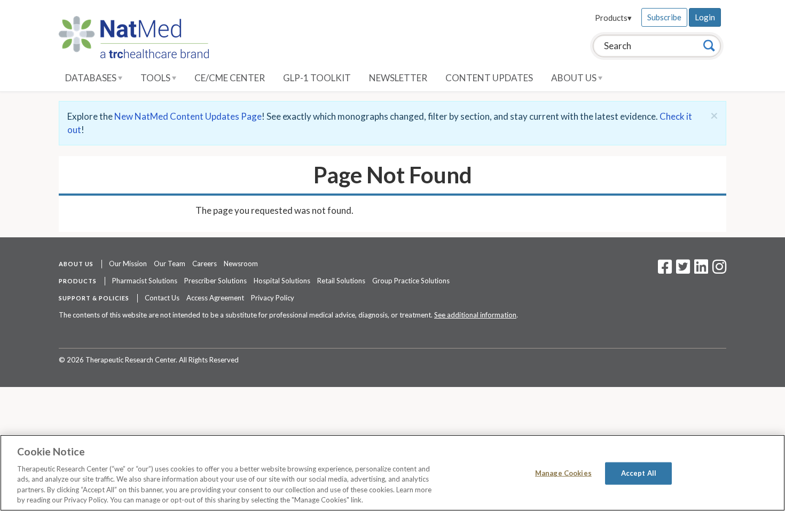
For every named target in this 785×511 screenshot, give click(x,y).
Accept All (638, 473)
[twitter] (681, 270)
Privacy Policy (272, 297)
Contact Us (162, 297)
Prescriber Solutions (215, 280)
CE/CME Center (229, 77)
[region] (392, 473)
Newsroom (241, 263)
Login (705, 17)
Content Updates (489, 77)
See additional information (475, 315)
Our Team (169, 263)
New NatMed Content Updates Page (188, 116)
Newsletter (398, 77)
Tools (156, 77)
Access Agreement (215, 297)
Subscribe (664, 17)
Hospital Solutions (282, 280)
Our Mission (128, 263)
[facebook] (665, 270)
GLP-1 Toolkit (317, 77)
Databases (91, 77)
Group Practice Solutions (411, 280)
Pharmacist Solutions (144, 280)
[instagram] (719, 270)
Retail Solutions (341, 280)
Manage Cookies (563, 473)
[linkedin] (701, 270)
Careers (204, 263)
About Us (574, 77)
